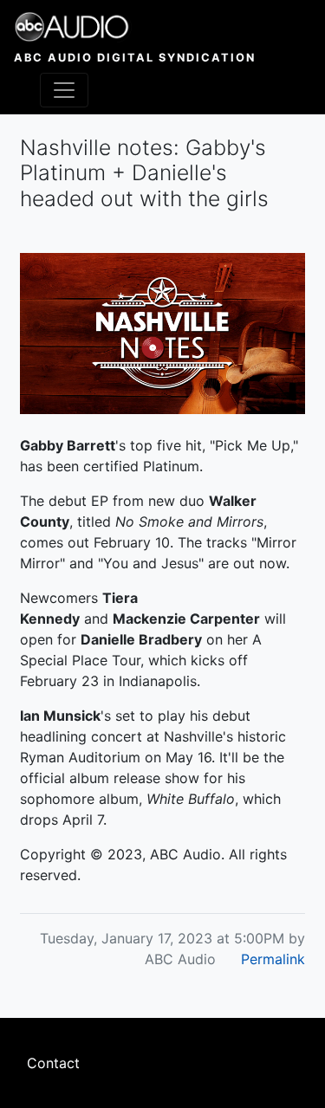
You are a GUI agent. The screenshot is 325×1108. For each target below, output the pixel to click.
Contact (53, 1063)
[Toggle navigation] (64, 90)
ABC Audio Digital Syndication (135, 57)
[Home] (135, 26)
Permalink (273, 959)
